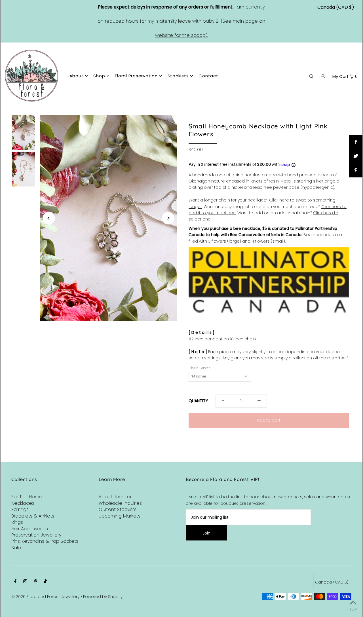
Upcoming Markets (119, 516)
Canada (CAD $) (335, 7)
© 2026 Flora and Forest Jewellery (45, 596)
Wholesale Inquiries (120, 503)
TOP (353, 609)
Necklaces (22, 503)
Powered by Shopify (103, 596)
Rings (17, 522)
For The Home (26, 496)
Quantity (198, 401)
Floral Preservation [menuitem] (136, 76)
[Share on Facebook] (356, 142)
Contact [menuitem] (208, 76)
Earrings (20, 509)
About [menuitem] (76, 76)
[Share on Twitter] (356, 156)
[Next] (168, 218)
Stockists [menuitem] (178, 76)
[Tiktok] (45, 582)
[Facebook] (15, 582)
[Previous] (49, 218)
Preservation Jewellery (36, 535)
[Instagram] (25, 582)
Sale (16, 547)
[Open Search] (311, 76)
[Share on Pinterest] (356, 170)
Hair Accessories (29, 528)
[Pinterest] (35, 582)
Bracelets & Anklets (32, 516)
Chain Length (200, 368)
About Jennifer (115, 496)
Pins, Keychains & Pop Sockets (44, 541)
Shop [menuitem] (99, 76)
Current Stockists (117, 509)
